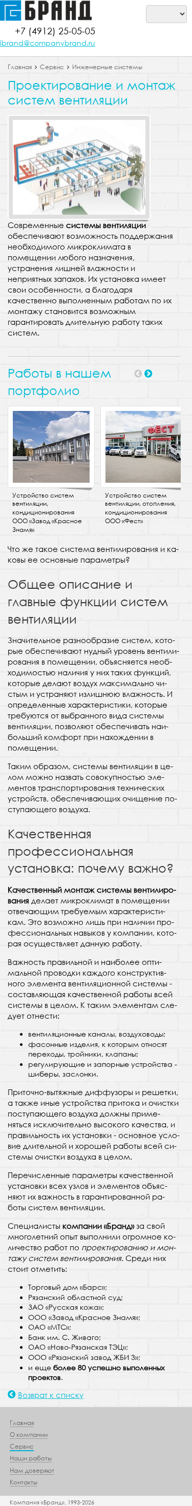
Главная (20, 67)
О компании (29, 1434)
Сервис (52, 67)
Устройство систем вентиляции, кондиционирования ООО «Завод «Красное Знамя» (47, 512)
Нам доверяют (32, 1470)
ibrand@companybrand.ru (47, 42)
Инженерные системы (107, 67)
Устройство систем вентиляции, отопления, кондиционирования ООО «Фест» (140, 508)
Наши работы (31, 1458)
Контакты (23, 1482)
